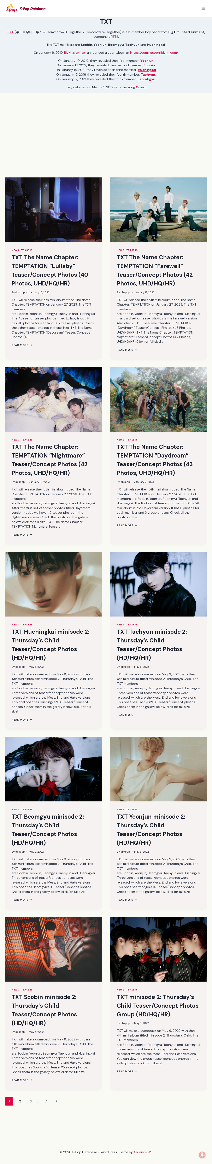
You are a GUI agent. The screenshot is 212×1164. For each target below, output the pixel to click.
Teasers (27, 250)
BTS (115, 36)
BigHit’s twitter (75, 52)
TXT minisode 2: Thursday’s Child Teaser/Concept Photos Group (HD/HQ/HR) (158, 1005)
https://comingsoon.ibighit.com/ (154, 52)
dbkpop (20, 292)
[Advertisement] (106, 138)
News (15, 250)
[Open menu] (203, 8)
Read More (22, 345)
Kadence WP (143, 1152)
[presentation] (53, 209)
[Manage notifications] (202, 1155)
